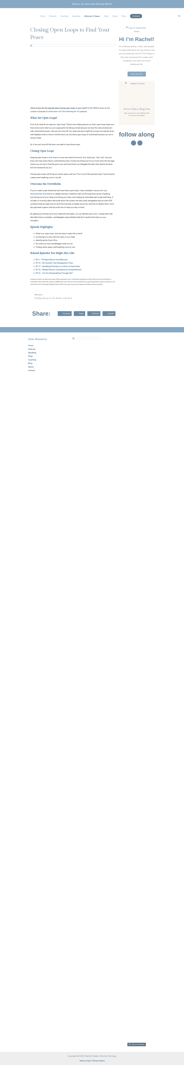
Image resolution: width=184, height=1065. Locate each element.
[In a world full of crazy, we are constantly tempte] (131, 482)
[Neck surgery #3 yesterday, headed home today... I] (121, 459)
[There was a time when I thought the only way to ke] (121, 834)
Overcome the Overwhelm (41, 194)
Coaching (64, 16)
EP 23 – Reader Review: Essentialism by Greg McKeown (59, 269)
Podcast (52, 16)
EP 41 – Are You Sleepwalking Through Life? (54, 273)
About (115, 16)
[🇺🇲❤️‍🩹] (141, 340)
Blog (124, 16)
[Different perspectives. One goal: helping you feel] (141, 742)
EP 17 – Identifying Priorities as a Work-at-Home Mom (58, 266)
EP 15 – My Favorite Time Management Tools (54, 263)
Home (42, 16)
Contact (31, 370)
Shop (106, 16)
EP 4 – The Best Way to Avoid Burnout (51, 259)
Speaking (76, 16)
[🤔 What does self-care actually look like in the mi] (131, 832)
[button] (136, 16)
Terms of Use (85, 1060)
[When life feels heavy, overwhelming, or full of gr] (151, 832)
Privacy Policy (99, 1060)
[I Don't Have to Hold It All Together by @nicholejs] (151, 420)
